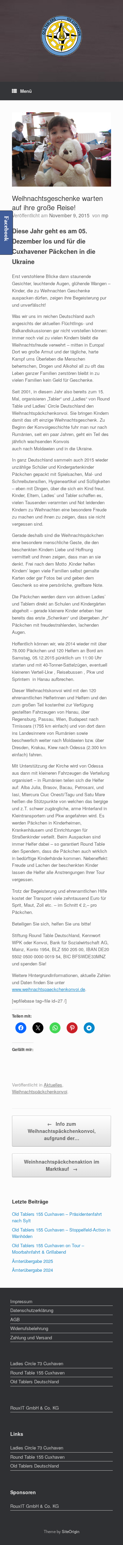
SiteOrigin (70, 1531)
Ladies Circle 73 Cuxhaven (36, 1363)
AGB (15, 1319)
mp (104, 215)
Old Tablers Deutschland (34, 1381)
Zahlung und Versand (31, 1337)
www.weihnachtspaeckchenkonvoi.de (48, 989)
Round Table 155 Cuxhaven (37, 1372)
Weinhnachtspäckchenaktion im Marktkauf (61, 1165)
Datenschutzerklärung (31, 1310)
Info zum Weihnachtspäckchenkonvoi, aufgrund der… (62, 1130)
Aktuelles (53, 1084)
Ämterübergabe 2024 (32, 1270)
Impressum (21, 1301)
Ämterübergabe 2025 (32, 1261)
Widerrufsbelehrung (29, 1328)
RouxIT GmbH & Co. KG (34, 1407)
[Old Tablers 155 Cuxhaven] (61, 35)
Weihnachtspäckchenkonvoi (39, 1091)
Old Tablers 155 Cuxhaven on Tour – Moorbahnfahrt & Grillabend (48, 1248)
